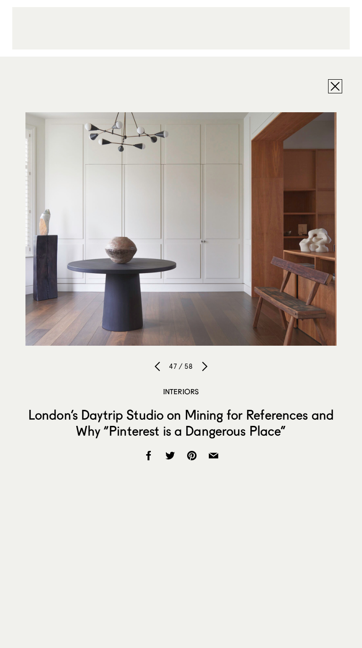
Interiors (181, 391)
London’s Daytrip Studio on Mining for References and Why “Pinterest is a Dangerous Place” (181, 423)
